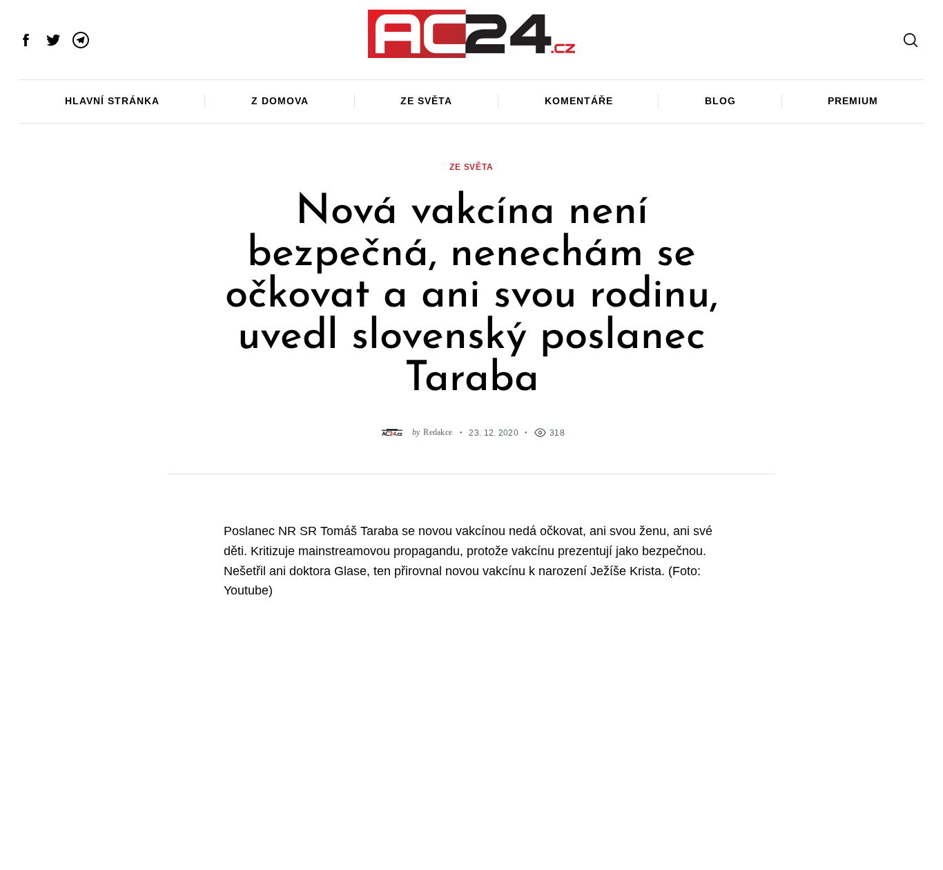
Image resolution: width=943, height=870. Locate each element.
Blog (720, 100)
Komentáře (579, 100)
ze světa (471, 166)
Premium (853, 100)
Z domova (280, 100)
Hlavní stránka (112, 100)
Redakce (437, 432)
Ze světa (426, 100)
